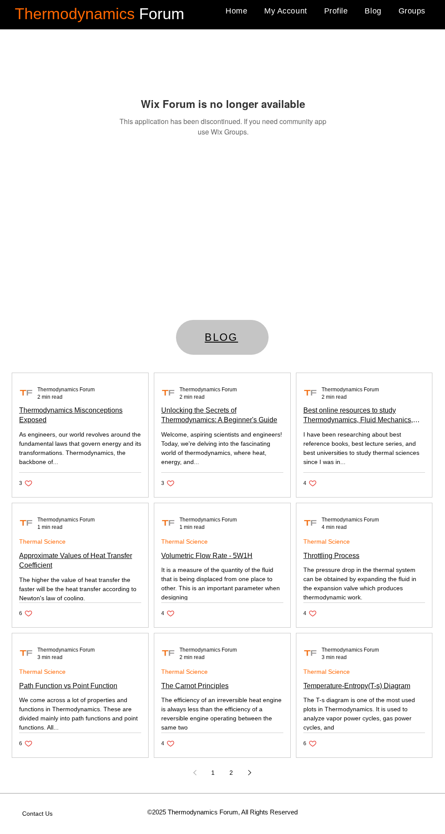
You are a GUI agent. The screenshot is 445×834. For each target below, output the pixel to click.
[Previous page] (195, 772)
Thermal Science (42, 541)
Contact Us (37, 813)
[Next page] (249, 772)
